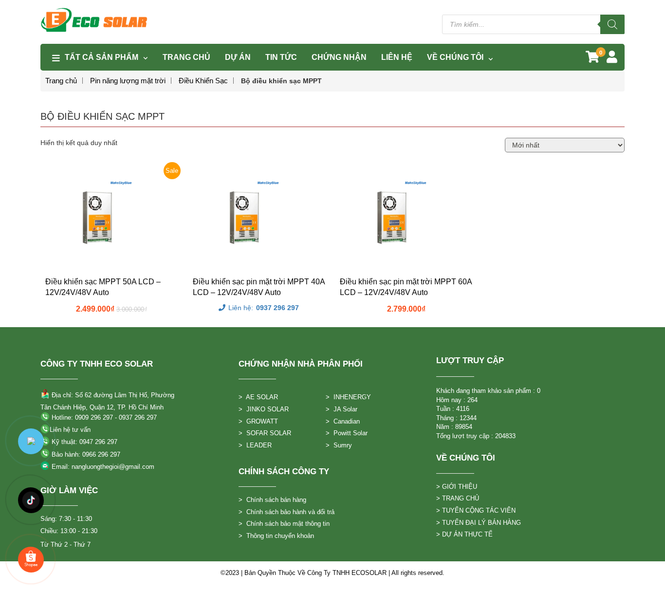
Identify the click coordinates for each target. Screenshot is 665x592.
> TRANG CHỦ (457, 498)
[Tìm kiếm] (612, 24)
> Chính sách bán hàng (272, 499)
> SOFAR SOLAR (265, 433)
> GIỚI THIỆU (456, 486)
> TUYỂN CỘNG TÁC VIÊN (476, 510)
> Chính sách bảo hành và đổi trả (286, 512)
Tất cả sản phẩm (101, 57)
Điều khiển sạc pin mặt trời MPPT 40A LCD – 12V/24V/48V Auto (259, 287)
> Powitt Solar (347, 433)
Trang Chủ (186, 57)
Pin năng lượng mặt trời (128, 80)
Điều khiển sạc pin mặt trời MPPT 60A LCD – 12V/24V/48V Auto (406, 287)
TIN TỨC (281, 57)
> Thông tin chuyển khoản (276, 535)
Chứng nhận (339, 57)
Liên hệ (396, 57)
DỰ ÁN (238, 57)
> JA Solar (341, 409)
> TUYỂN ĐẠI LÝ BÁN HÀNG (478, 522)
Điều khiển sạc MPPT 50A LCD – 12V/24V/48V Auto (103, 287)
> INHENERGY (348, 397)
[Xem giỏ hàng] (592, 59)
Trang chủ (61, 80)
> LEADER (255, 445)
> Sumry (339, 445)
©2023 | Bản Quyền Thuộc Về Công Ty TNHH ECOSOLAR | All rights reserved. (332, 572)
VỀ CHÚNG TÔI (455, 57)
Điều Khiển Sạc (203, 80)
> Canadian (343, 421)
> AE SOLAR (258, 397)
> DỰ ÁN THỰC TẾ (464, 534)
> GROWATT (258, 421)
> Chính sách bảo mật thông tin (284, 523)
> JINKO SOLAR (264, 409)
